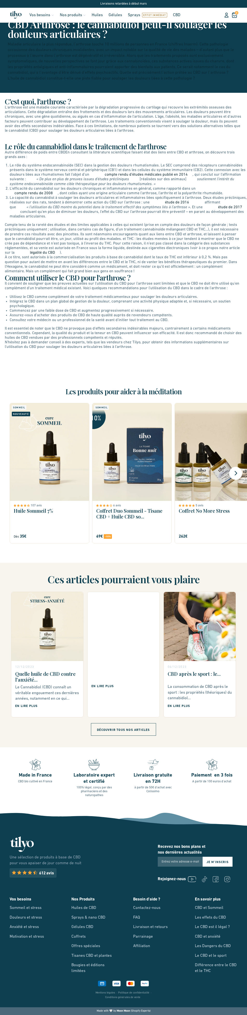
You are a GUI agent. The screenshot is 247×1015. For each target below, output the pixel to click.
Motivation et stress (27, 937)
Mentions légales (105, 993)
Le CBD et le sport (210, 956)
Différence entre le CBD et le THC (216, 968)
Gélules (115, 15)
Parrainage (143, 937)
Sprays (134, 15)
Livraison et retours (150, 927)
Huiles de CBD (83, 908)
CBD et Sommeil (209, 908)
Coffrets (78, 937)
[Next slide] (235, 473)
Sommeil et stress (25, 908)
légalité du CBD (42, 253)
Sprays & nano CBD (88, 917)
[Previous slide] (11, 473)
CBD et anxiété (207, 937)
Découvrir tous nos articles (123, 730)
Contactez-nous (146, 908)
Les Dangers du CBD (213, 946)
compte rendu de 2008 (33, 193)
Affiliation (141, 946)
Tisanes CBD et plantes (91, 956)
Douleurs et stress (26, 917)
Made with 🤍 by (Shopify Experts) (124, 1011)
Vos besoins (39, 15)
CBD (176, 15)
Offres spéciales (85, 946)
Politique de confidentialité (133, 993)
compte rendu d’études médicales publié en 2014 (146, 175)
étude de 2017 (230, 207)
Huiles (97, 15)
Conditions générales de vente (122, 997)
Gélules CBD (82, 927)
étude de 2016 (177, 202)
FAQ (136, 917)
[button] (22, 505)
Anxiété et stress (24, 927)
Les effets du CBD (210, 917)
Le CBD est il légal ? (212, 927)
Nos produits (71, 15)
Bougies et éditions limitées (87, 968)
